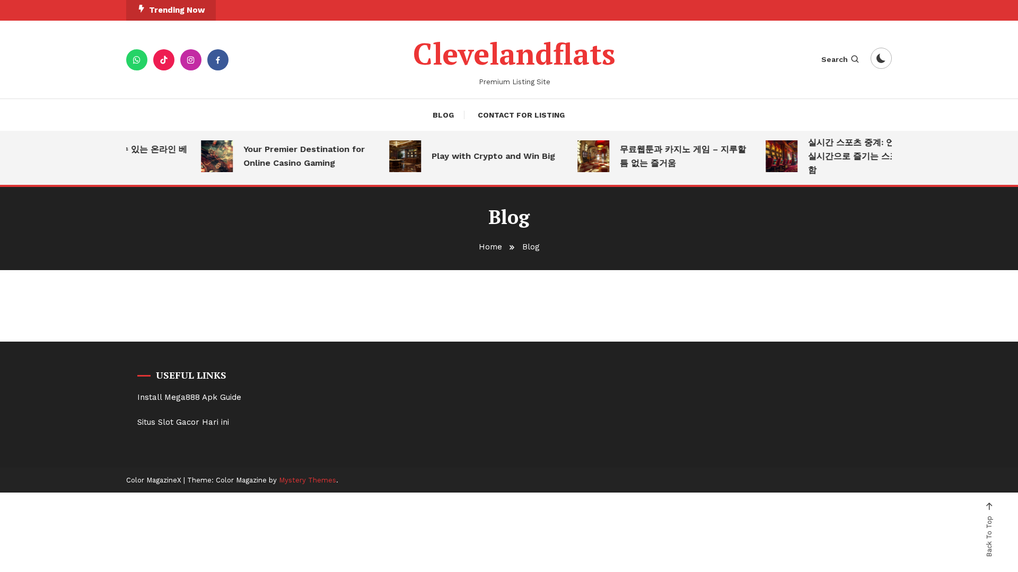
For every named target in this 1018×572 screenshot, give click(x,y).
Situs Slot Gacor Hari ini (183, 422)
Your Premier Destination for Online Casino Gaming (298, 156)
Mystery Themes (307, 480)
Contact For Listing (521, 115)
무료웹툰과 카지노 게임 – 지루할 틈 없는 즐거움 (678, 156)
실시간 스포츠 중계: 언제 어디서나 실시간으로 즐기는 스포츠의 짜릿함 (868, 156)
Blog (443, 115)
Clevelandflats (514, 53)
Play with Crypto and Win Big (488, 156)
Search (834, 59)
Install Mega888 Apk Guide (189, 397)
